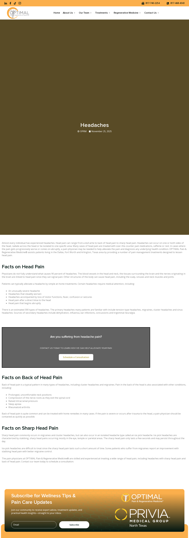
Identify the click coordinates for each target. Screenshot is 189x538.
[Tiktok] (16, 3)
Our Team (84, 13)
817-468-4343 (177, 3)
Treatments (101, 13)
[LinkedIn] (6, 3)
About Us (68, 13)
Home (57, 13)
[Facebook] (11, 3)
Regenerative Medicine (126, 13)
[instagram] (21, 3)
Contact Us (150, 13)
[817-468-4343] (168, 3)
